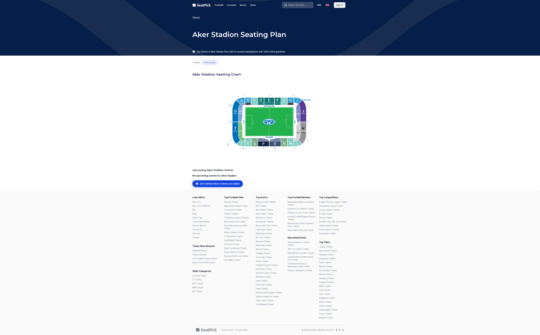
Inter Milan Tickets (232, 260)
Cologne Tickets (326, 282)
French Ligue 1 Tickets (329, 229)
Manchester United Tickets (236, 206)
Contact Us (197, 229)
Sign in (339, 5)
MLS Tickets (197, 283)
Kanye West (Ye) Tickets (266, 226)
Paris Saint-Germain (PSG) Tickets (236, 227)
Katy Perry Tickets (264, 269)
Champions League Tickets (331, 206)
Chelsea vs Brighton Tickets (300, 270)
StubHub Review (199, 251)
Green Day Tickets (264, 257)
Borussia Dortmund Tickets (236, 256)
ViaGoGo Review (199, 255)
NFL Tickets (197, 291)
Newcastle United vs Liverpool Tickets (301, 203)
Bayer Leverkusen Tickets (235, 248)
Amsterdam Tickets (328, 270)
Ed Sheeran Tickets (264, 222)
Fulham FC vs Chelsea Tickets (301, 209)
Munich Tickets (326, 274)
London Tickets (326, 247)
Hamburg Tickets (326, 278)
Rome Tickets (325, 302)
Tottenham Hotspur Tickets (236, 218)
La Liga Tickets (325, 214)
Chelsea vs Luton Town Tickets (301, 213)
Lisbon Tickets (325, 306)
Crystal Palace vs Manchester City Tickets (301, 258)
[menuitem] (219, 5)
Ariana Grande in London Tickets (298, 243)
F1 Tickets (196, 280)
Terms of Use (227, 330)
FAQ (194, 210)
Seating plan (210, 62)
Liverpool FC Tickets (233, 210)
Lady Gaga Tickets (264, 229)
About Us (196, 202)
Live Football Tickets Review (204, 258)
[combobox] (297, 5)
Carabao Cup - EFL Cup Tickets (332, 222)
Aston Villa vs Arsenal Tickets (301, 230)
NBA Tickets (197, 287)
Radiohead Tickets (264, 233)
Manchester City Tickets (235, 222)
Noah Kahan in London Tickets (301, 253)
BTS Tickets (261, 206)
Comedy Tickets (199, 276)
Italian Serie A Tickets (328, 226)
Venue (197, 62)
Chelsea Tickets (231, 214)
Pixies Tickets (262, 289)
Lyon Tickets (324, 294)
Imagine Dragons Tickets (267, 265)
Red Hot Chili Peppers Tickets (269, 293)
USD (319, 5)
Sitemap (196, 233)
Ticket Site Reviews (201, 222)
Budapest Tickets (327, 298)
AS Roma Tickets (231, 244)
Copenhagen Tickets (328, 310)
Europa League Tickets (329, 210)
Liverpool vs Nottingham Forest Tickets (301, 218)
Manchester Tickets (328, 251)
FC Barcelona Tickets (233, 236)
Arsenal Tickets (231, 202)
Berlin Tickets (325, 262)
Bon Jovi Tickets (263, 237)
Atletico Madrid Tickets (234, 232)
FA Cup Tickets (325, 218)
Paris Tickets (325, 290)
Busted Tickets (262, 249)
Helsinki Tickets (326, 318)
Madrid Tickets (325, 266)
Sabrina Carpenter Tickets (267, 296)
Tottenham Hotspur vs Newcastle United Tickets (299, 265)
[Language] (327, 5)
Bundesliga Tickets (327, 233)
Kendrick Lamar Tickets (266, 273)
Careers (195, 237)
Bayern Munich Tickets (234, 252)
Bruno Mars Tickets (264, 210)
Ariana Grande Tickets (265, 202)
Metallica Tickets (263, 277)
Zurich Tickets (325, 314)
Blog (194, 214)
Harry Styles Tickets (264, 214)
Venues (196, 17)
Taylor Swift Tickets (264, 300)
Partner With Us (199, 226)
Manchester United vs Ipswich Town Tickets (301, 224)
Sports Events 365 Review (203, 262)
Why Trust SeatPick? (201, 206)
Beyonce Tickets (263, 241)
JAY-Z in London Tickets (298, 249)
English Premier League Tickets (333, 202)
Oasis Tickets (262, 281)
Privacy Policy (242, 330)
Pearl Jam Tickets (264, 285)
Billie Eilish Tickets (264, 245)
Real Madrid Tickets (233, 240)
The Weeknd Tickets (265, 304)
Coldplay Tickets (263, 253)
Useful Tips (197, 218)
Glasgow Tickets (326, 255)
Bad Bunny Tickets (264, 218)
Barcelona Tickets (327, 258)
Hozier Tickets (262, 261)
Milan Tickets (325, 286)
